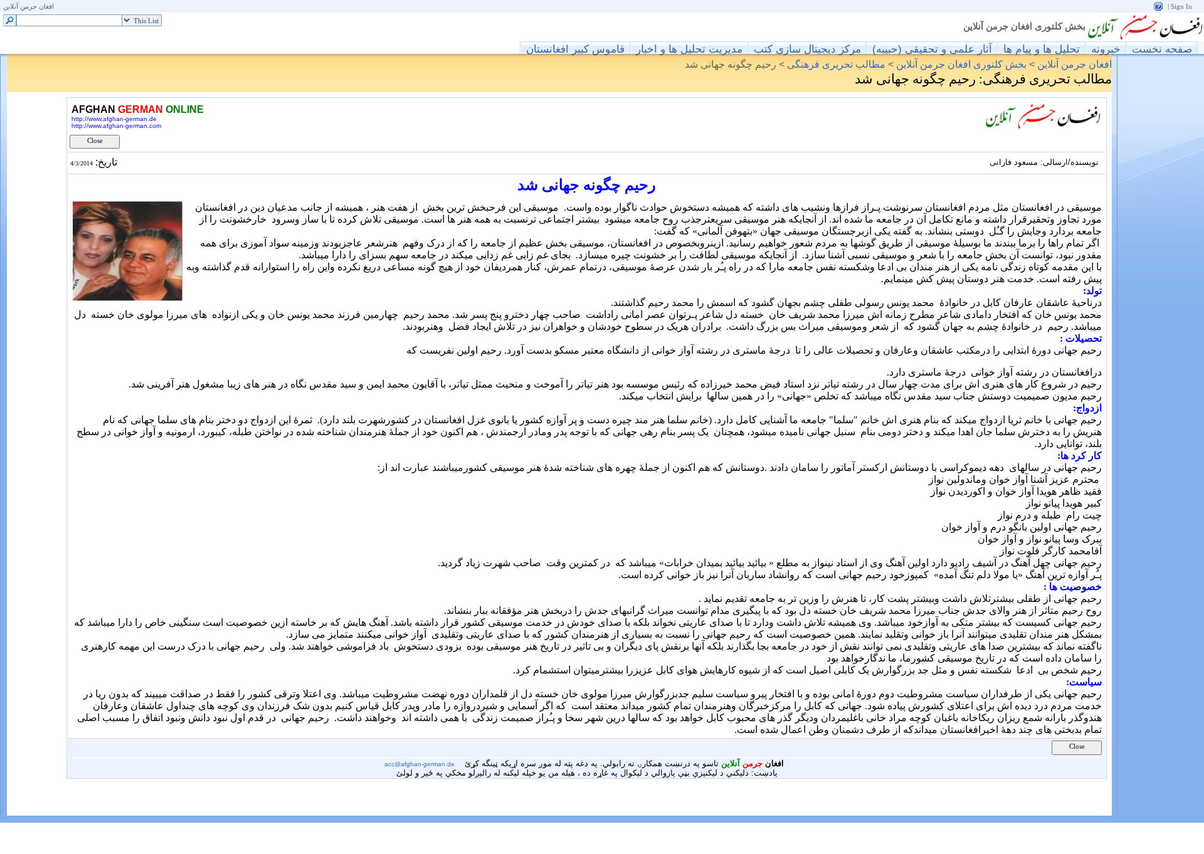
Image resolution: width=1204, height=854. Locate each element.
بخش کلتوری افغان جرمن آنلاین (1024, 26)
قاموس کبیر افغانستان (575, 48)
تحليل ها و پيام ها (1041, 48)
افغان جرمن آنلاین (28, 6)
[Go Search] (10, 21)
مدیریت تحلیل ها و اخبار (689, 48)
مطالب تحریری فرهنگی (836, 64)
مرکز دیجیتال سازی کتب (807, 48)
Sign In (1181, 6)
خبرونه (1106, 48)
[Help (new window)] (1158, 5)
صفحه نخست (1162, 48)
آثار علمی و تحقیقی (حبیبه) (932, 48)
